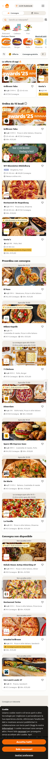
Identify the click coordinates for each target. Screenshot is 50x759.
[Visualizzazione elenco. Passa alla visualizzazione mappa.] (45, 20)
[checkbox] (6, 43)
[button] (5, 6)
